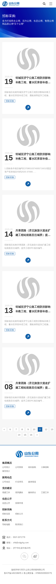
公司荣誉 (19, 467)
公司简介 (6, 467)
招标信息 (6, 514)
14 (19, 435)
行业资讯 (19, 482)
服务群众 (32, 492)
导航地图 (6, 524)
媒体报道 (32, 482)
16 (31, 435)
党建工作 (6, 492)
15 (25, 435)
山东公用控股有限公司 (35, 570)
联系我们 (19, 524)
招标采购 (7, 509)
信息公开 (7, 499)
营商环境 (19, 503)
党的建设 (7, 488)
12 (46, 429)
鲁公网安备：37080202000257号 (38, 573)
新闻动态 (7, 477)
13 (52, 429)
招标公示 (19, 514)
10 (34, 429)
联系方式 (7, 520)
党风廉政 (19, 492)
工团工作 (45, 492)
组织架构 (32, 467)
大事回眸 (45, 467)
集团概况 (7, 463)
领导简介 (6, 471)
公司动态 (6, 482)
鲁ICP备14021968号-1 (13, 573)
